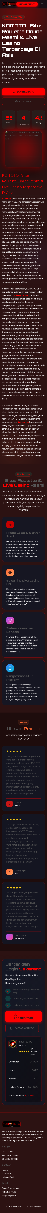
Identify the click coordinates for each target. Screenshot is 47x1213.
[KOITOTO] (9, 4)
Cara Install (6, 1173)
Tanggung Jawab (9, 1195)
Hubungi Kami (8, 1177)
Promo (5, 1170)
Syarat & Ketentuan (10, 1188)
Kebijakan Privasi (9, 1192)
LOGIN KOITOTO (25, 91)
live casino (23, 422)
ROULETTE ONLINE (10, 1155)
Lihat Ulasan (25, 101)
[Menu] (41, 4)
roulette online (20, 295)
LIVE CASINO (7, 1151)
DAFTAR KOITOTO (27, 4)
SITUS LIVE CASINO (10, 1159)
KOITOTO (7, 198)
